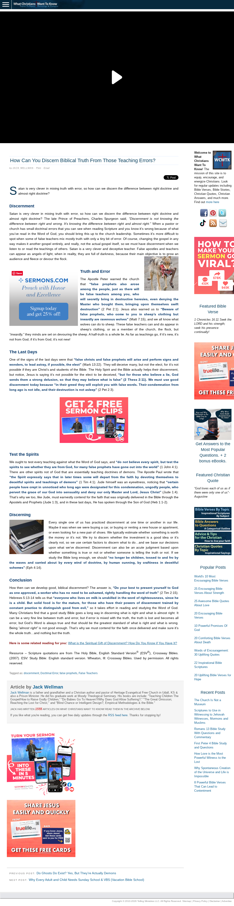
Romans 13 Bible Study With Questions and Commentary (210, 733)
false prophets (68, 673)
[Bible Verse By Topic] (212, 517)
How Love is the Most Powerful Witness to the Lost (210, 758)
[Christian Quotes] (212, 554)
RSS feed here (118, 715)
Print (38, 168)
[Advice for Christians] (212, 542)
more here (212, 202)
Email (46, 168)
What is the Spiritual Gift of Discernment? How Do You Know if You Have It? (122, 643)
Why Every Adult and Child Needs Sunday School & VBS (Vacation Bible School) (86, 880)
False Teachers (88, 673)
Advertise (227, 901)
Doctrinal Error (49, 673)
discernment (31, 673)
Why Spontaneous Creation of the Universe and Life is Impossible (212, 772)
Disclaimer (215, 901)
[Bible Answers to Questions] (212, 529)
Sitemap (186, 901)
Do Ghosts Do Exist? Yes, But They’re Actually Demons (76, 873)
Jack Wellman (23, 168)
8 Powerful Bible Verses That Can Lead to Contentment (210, 786)
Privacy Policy (200, 901)
